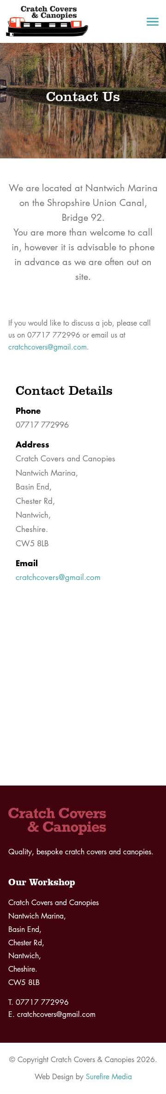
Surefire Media (109, 1077)
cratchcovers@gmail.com (47, 347)
